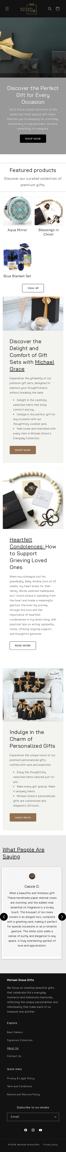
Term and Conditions (19, 1086)
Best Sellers (15, 1032)
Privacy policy (50, 1144)
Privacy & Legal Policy (20, 1078)
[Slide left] (4, 917)
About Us (13, 1048)
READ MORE (23, 645)
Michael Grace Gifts (28, 1144)
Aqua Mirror (17, 230)
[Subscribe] (55, 1117)
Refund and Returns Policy (23, 1094)
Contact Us (14, 1056)
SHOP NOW (33, 138)
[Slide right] (62, 917)
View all (33, 288)
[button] (7, 9)
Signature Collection (20, 1040)
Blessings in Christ (49, 232)
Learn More (23, 817)
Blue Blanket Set (17, 276)
